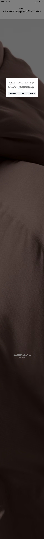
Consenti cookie (32, 93)
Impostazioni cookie (12, 93)
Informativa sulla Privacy (17, 88)
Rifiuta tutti (22, 93)
